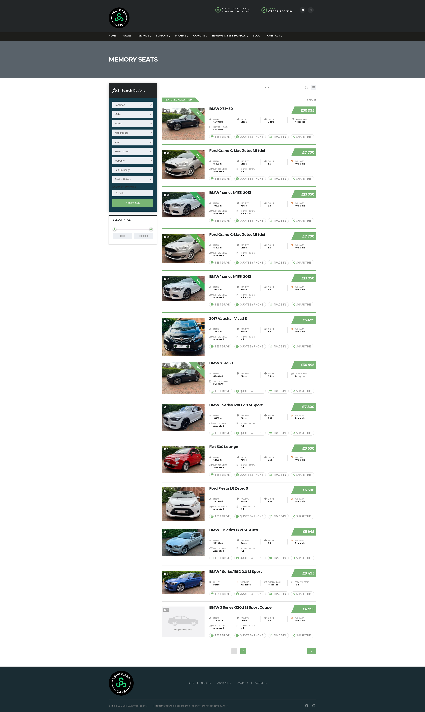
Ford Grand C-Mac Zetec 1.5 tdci (237, 151)
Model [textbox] (118, 123)
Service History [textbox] (123, 179)
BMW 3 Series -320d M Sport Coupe (240, 608)
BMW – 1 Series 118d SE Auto (233, 530)
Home (112, 35)
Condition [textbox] (120, 104)
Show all (311, 99)
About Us (206, 683)
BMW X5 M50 (221, 109)
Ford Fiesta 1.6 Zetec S (228, 488)
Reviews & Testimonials (229, 35)
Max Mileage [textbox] (121, 132)
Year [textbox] (117, 142)
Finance (180, 35)
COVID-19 (199, 35)
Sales (127, 35)
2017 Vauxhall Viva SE (228, 319)
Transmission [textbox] (122, 151)
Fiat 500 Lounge (223, 447)
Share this (303, 136)
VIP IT (149, 705)
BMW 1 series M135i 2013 (230, 193)
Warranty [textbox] (120, 160)
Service (143, 35)
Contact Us (261, 683)
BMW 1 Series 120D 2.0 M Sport (236, 405)
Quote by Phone (251, 136)
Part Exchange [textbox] (122, 169)
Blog (256, 35)
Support (162, 35)
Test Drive (222, 136)
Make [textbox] (118, 114)
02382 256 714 (280, 11)
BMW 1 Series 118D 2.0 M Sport (235, 572)
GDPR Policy (224, 683)
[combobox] (132, 105)
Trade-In (279, 136)
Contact (273, 35)
